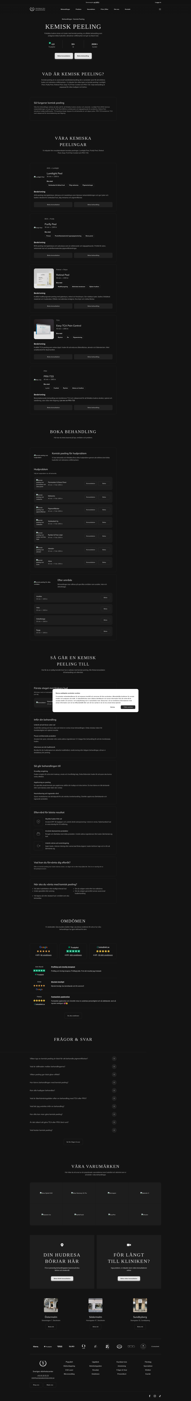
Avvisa (112, 707)
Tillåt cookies (128, 707)
